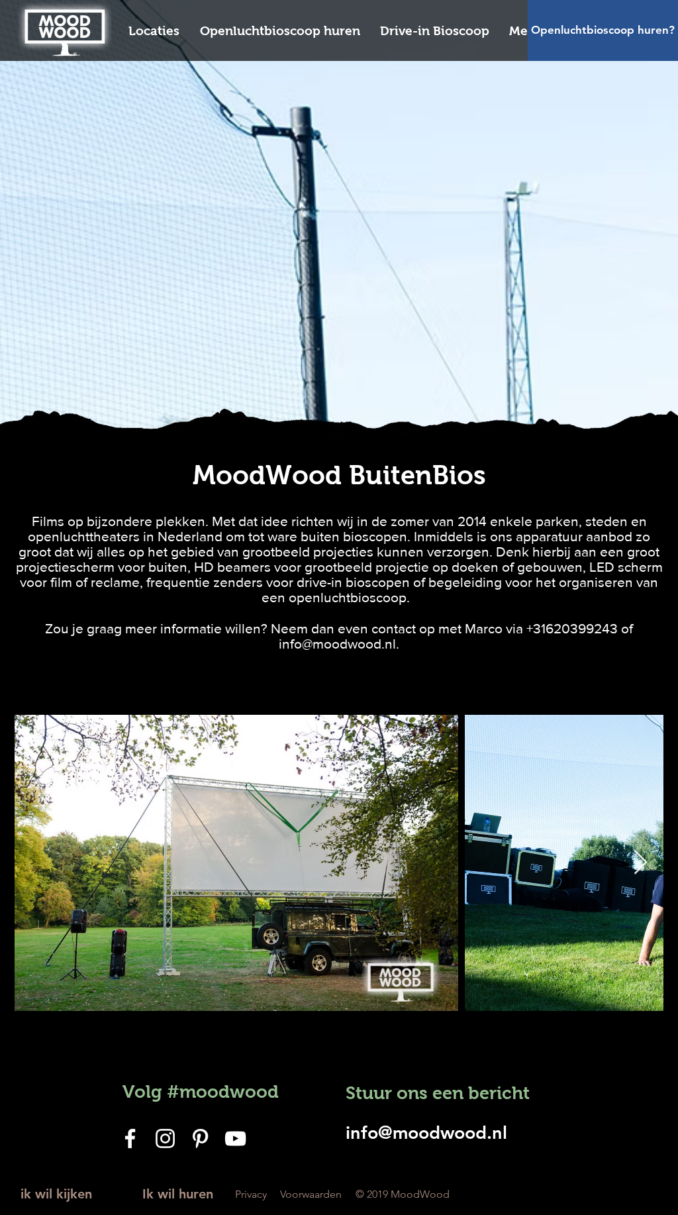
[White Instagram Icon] (165, 1138)
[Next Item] (640, 863)
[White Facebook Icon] (130, 1138)
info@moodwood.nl (337, 643)
